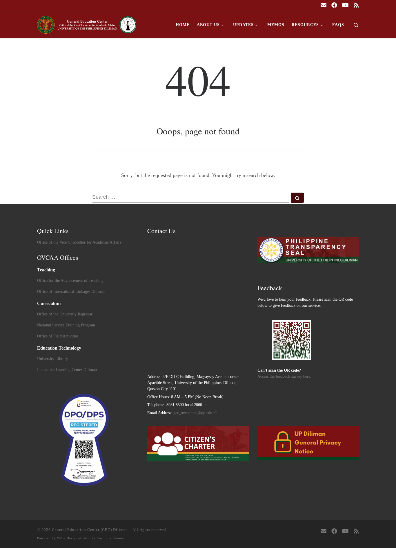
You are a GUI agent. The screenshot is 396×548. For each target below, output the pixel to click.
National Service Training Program (66, 325)
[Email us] (323, 5)
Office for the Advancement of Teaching (70, 280)
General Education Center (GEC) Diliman (90, 529)
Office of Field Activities (57, 336)
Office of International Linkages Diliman (71, 291)
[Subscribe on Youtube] (345, 5)
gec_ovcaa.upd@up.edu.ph (195, 413)
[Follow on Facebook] (334, 5)
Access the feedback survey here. (284, 376)
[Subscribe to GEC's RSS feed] (356, 5)
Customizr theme (110, 538)
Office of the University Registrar (64, 314)
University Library (52, 359)
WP (59, 538)
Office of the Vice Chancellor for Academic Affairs (79, 242)
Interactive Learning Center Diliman (67, 370)
